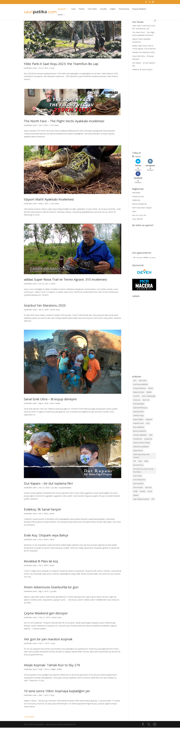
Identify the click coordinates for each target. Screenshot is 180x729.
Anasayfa (62, 9)
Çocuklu (103, 9)
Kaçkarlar (149, 419)
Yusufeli (142, 491)
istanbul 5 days (138, 415)
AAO (134, 380)
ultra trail (148, 487)
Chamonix (136, 400)
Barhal (150, 388)
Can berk (136, 396)
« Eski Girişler (29, 717)
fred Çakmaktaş (138, 404)
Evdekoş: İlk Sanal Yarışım (42, 509)
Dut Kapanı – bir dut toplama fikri (48, 483)
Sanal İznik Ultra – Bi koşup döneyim (50, 399)
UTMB (135, 491)
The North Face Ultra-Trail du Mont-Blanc (143, 470)
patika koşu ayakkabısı (141, 447)
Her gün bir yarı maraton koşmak (48, 639)
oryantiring (148, 439)
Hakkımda (136, 200)
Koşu (74, 9)
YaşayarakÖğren (139, 9)
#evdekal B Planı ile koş (41, 561)
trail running (137, 476)
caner (34, 68)
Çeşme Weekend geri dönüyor (46, 613)
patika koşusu (138, 450)
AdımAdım (136, 192)
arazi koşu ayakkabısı (140, 384)
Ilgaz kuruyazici (138, 412)
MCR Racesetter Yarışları (142, 208)
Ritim (134, 211)
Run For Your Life (139, 215)
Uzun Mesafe (137, 219)
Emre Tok (146, 400)
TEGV (140, 461)
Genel (60, 15)
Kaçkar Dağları (138, 419)
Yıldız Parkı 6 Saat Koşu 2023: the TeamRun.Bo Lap (61, 64)
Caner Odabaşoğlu (148, 396)
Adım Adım (143, 380)
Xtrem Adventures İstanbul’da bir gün (51, 587)
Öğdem (135, 495)
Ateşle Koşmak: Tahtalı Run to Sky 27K (52, 665)
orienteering (137, 439)
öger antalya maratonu (141, 499)
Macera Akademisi (139, 204)
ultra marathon (138, 483)
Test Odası (92, 9)
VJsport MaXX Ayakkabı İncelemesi (49, 199)
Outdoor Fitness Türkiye (141, 443)
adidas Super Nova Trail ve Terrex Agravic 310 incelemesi (65, 279)
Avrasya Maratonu (139, 388)
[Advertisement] (144, 111)
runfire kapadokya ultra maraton (141, 455)
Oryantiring (124, 9)
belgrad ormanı (138, 392)
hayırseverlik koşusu (140, 408)
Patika (81, 9)
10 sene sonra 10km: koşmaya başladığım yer (57, 691)
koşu (148, 423)
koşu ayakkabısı (138, 427)
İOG (153, 499)
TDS (134, 461)
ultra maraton (138, 487)
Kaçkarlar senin (138, 423)
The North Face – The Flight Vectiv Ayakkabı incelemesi (64, 121)
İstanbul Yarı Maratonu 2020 (45, 305)
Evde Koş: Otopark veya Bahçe (46, 535)
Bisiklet (149, 392)
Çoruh (150, 491)
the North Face (138, 465)
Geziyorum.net (138, 196)
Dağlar (113, 9)
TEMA (146, 461)
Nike (150, 435)
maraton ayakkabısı (140, 435)
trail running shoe (139, 480)
